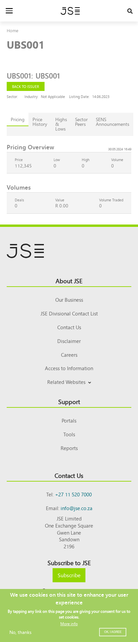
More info (69, 624)
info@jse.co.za (76, 507)
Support (69, 401)
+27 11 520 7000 (73, 494)
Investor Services (69, 390)
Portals (69, 420)
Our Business (69, 299)
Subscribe (69, 575)
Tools (69, 434)
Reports (69, 447)
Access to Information (69, 368)
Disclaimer (69, 340)
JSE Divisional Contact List (69, 313)
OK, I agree (113, 632)
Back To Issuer (25, 86)
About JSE (69, 280)
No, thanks (20, 632)
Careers (69, 354)
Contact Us (69, 327)
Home (12, 30)
